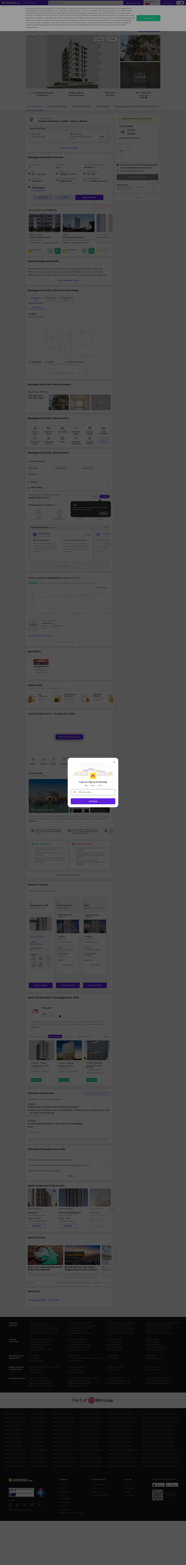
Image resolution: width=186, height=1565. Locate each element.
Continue (93, 801)
